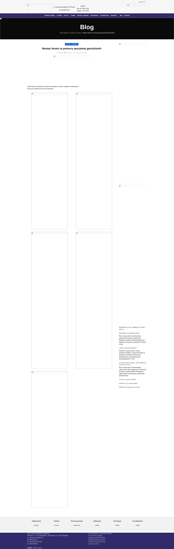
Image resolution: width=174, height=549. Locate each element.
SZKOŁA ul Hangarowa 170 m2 (129, 387)
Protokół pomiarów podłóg (96, 541)
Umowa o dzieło (93, 544)
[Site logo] (39, 8)
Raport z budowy (76, 33)
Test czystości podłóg (95, 535)
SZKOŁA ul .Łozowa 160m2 (128, 383)
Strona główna (64, 33)
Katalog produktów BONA (96, 537)
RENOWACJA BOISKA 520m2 (129, 333)
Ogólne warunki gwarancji (96, 539)
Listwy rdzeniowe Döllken (127, 348)
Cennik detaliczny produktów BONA (99, 533)
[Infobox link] (36, 524)
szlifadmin (69, 53)
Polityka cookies (37, 548)
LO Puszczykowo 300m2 (127, 379)
